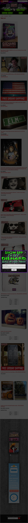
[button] (25, 252)
